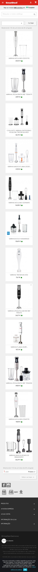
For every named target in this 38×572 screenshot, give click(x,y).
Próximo (32, 472)
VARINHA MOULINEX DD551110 (19, 58)
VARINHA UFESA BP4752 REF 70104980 (19, 383)
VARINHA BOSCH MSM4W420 (19, 239)
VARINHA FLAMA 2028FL (19, 347)
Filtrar (30, 23)
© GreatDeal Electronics (10, 536)
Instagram (8, 485)
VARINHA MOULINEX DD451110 (19, 419)
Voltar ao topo (28, 477)
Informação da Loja (8, 519)
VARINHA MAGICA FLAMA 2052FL (19, 166)
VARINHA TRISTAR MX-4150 (19, 275)
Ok (25, 569)
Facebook (4, 485)
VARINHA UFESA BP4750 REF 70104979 (19, 94)
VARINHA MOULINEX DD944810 (19, 203)
